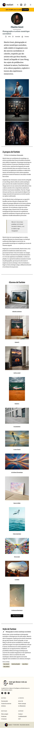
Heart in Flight (17, 503)
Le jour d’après (17, 449)
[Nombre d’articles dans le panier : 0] (17, 4)
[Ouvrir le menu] (30, 5)
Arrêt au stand (17, 372)
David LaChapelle (16, 664)
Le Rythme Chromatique (17, 472)
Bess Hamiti (6, 664)
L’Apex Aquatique (17, 533)
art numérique (12, 155)
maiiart (9, 4)
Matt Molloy (6, 666)
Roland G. (17, 403)
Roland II (17, 342)
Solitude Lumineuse (17, 311)
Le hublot (17, 579)
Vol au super (17, 556)
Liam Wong (25, 664)
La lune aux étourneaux (17, 610)
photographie (20, 155)
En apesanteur (17, 426)
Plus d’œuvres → (17, 615)
